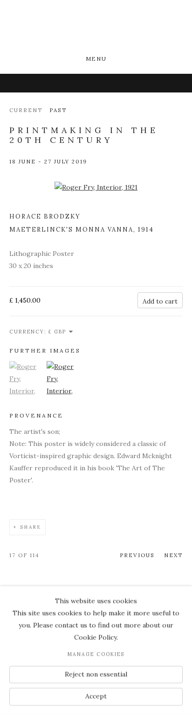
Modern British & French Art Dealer (96, 28)
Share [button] (30, 527)
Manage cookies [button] (96, 654)
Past (58, 109)
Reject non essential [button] (96, 674)
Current (25, 109)
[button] (26, 403)
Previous (137, 555)
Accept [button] (96, 696)
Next (173, 555)
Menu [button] (96, 58)
